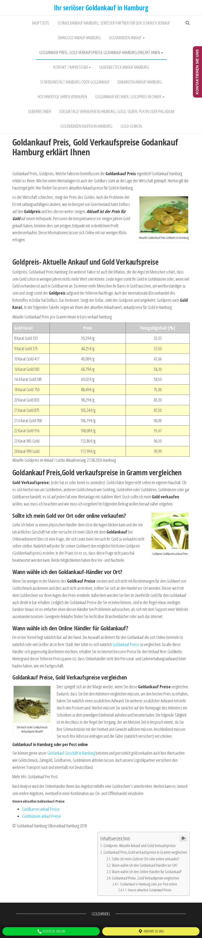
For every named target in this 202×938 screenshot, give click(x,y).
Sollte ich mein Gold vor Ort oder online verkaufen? (145, 859)
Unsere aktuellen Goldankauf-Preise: (150, 889)
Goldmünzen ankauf (125, 38)
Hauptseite (40, 23)
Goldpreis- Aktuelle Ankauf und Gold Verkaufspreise (139, 845)
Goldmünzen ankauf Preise (41, 816)
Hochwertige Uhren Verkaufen (62, 97)
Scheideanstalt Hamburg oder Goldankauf (74, 82)
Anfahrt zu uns (153, 931)
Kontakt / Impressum (70, 67)
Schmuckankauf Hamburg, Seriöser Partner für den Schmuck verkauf (113, 23)
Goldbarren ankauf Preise (41, 809)
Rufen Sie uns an (53, 931)
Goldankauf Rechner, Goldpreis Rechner (128, 97)
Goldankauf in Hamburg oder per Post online (148, 884)
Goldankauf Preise (126, 644)
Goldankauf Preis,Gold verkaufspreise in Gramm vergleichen (145, 852)
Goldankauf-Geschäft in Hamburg (71, 753)
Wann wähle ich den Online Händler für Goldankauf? (146, 871)
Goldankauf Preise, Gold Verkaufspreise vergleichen (145, 878)
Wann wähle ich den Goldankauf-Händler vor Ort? (144, 865)
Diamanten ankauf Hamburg (140, 82)
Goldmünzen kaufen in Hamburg (86, 126)
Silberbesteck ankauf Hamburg (124, 67)
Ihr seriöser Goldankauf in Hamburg (101, 7)
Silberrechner (39, 111)
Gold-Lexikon (131, 126)
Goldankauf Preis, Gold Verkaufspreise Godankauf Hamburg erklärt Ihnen (100, 52)
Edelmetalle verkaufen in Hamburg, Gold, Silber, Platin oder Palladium (116, 111)
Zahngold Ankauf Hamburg (79, 38)
